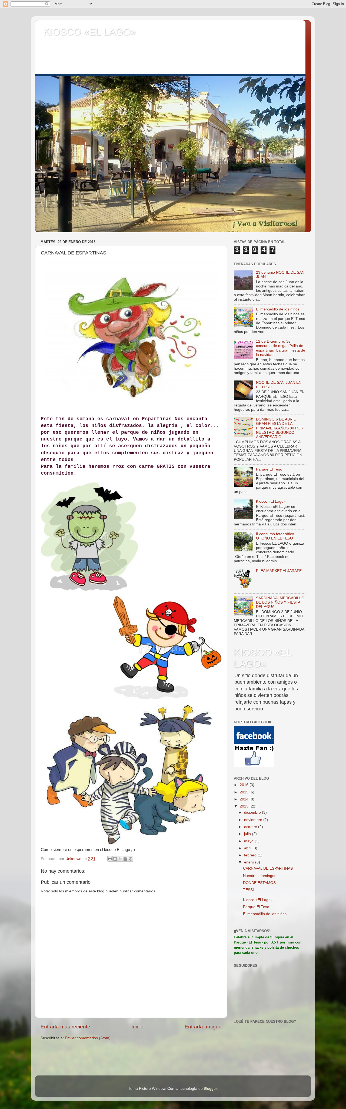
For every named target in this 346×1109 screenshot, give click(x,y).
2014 (244, 799)
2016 (244, 785)
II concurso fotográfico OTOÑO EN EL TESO (275, 536)
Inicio (137, 1026)
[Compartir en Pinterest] (130, 859)
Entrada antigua (203, 1026)
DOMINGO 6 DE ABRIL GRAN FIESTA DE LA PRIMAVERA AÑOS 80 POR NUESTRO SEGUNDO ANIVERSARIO (279, 428)
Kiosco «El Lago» (271, 501)
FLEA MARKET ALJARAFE (279, 571)
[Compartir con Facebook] (125, 859)
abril (248, 848)
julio (248, 834)
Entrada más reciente (65, 1026)
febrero (251, 855)
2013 (244, 806)
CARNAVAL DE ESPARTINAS (268, 868)
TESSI (248, 890)
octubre (251, 827)
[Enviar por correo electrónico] (110, 859)
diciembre (253, 812)
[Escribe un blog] (115, 859)
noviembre (253, 820)
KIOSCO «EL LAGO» (89, 31)
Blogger (210, 1089)
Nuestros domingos (259, 876)
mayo (249, 841)
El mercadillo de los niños (278, 309)
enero (249, 862)
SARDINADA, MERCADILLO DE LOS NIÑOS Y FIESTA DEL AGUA (280, 602)
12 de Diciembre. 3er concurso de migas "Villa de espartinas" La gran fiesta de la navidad (280, 348)
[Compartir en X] (120, 859)
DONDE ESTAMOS (259, 883)
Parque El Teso (269, 469)
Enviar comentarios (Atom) (88, 1038)
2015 (244, 792)
